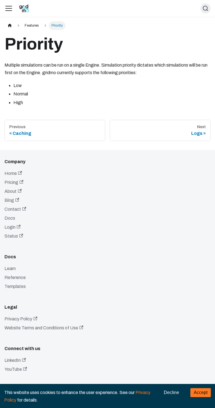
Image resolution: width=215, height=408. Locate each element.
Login (9, 227)
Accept (200, 392)
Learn (10, 268)
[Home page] (9, 25)
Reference (15, 277)
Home (10, 173)
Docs (9, 218)
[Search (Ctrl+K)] (205, 8)
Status (11, 236)
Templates (15, 286)
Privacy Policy (18, 318)
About (10, 191)
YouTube (13, 369)
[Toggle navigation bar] (8, 8)
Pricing (11, 182)
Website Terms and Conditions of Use (41, 327)
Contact (12, 209)
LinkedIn (12, 360)
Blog (9, 200)
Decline (171, 392)
